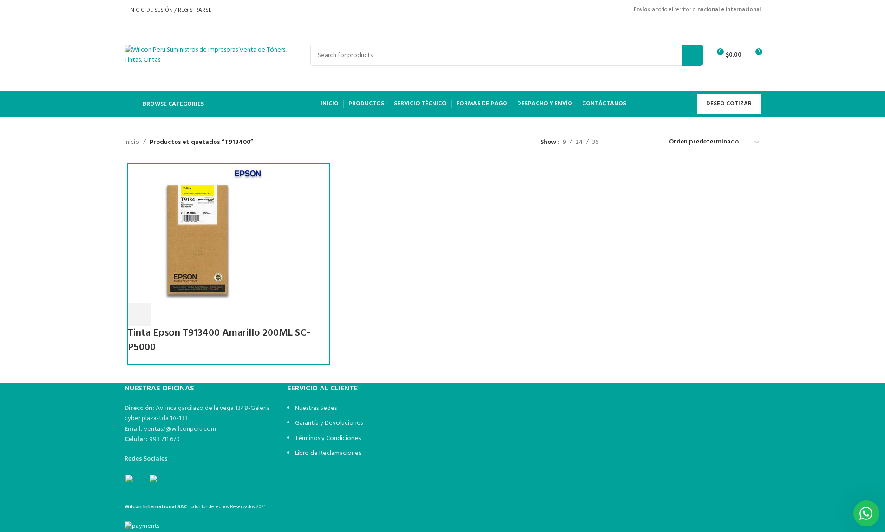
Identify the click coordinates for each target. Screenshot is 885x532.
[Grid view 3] (634, 142)
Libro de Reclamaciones (328, 453)
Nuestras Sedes (316, 408)
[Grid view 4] (649, 142)
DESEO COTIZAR (729, 104)
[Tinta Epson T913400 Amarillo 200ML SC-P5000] (197, 233)
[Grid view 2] (620, 142)
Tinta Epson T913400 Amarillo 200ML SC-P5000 (219, 340)
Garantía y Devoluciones (329, 423)
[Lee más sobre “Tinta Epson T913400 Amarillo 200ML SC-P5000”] (139, 314)
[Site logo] (206, 55)
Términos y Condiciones (328, 438)
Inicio (132, 142)
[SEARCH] (692, 55)
